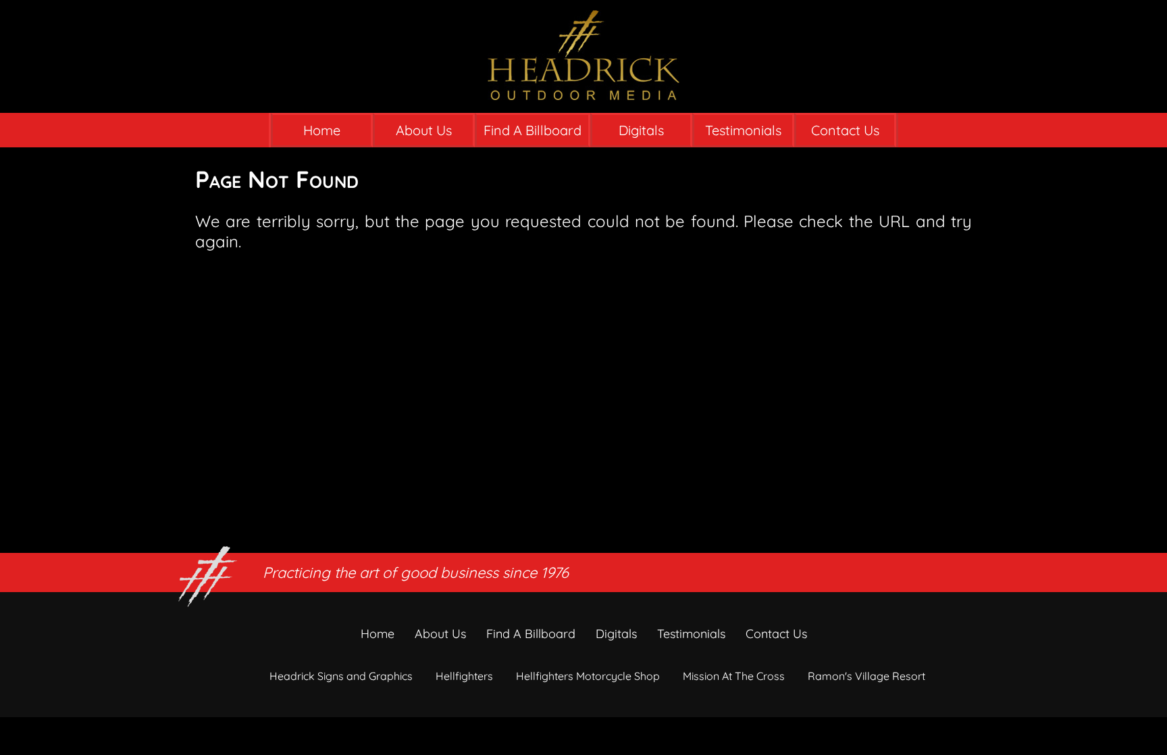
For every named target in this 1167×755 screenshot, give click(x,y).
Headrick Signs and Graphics (341, 676)
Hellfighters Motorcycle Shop (588, 676)
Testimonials (743, 130)
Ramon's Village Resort (866, 676)
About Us (424, 130)
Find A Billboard (532, 130)
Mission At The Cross (734, 676)
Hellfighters (464, 676)
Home (321, 130)
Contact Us (845, 130)
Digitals (641, 130)
